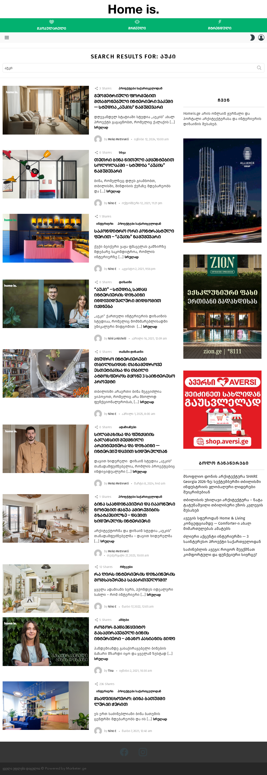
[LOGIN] (261, 37)
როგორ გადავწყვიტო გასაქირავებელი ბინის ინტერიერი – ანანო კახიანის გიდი (134, 632)
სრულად (101, 127)
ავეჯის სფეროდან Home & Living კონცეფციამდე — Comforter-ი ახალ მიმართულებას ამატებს (217, 523)
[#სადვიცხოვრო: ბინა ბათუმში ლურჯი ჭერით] (46, 705)
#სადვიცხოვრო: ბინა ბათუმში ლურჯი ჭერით (129, 701)
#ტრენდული (220, 28)
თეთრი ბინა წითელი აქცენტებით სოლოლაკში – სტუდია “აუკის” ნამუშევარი (134, 165)
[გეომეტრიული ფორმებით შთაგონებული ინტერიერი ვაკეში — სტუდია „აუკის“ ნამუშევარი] (46, 110)
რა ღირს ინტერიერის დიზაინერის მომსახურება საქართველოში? (134, 577)
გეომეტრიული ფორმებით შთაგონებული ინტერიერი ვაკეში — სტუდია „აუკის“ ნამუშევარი (133, 101)
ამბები (124, 620)
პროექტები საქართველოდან (140, 88)
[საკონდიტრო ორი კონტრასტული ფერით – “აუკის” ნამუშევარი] (46, 238)
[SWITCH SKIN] (252, 37)
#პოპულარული (51, 28)
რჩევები (126, 567)
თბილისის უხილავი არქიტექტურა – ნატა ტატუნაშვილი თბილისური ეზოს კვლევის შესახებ (223, 505)
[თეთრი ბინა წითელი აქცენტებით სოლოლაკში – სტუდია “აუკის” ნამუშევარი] (46, 174)
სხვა (122, 152)
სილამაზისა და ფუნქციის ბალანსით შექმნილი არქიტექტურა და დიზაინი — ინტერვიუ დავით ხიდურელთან (130, 443)
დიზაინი (125, 282)
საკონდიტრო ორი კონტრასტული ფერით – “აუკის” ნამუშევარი (134, 234)
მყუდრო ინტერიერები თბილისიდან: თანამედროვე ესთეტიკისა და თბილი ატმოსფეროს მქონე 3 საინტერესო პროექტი (134, 370)
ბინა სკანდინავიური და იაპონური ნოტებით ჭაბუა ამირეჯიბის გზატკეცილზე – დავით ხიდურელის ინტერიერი (134, 512)
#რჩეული (137, 28)
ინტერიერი (104, 224)
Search (259, 69)
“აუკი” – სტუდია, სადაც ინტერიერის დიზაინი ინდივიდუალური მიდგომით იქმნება (127, 298)
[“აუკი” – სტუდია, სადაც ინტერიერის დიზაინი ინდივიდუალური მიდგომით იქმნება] (46, 304)
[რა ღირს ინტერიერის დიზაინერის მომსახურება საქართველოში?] (46, 588)
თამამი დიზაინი (131, 352)
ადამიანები (127, 427)
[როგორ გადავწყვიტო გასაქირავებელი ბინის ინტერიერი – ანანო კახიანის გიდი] (46, 641)
